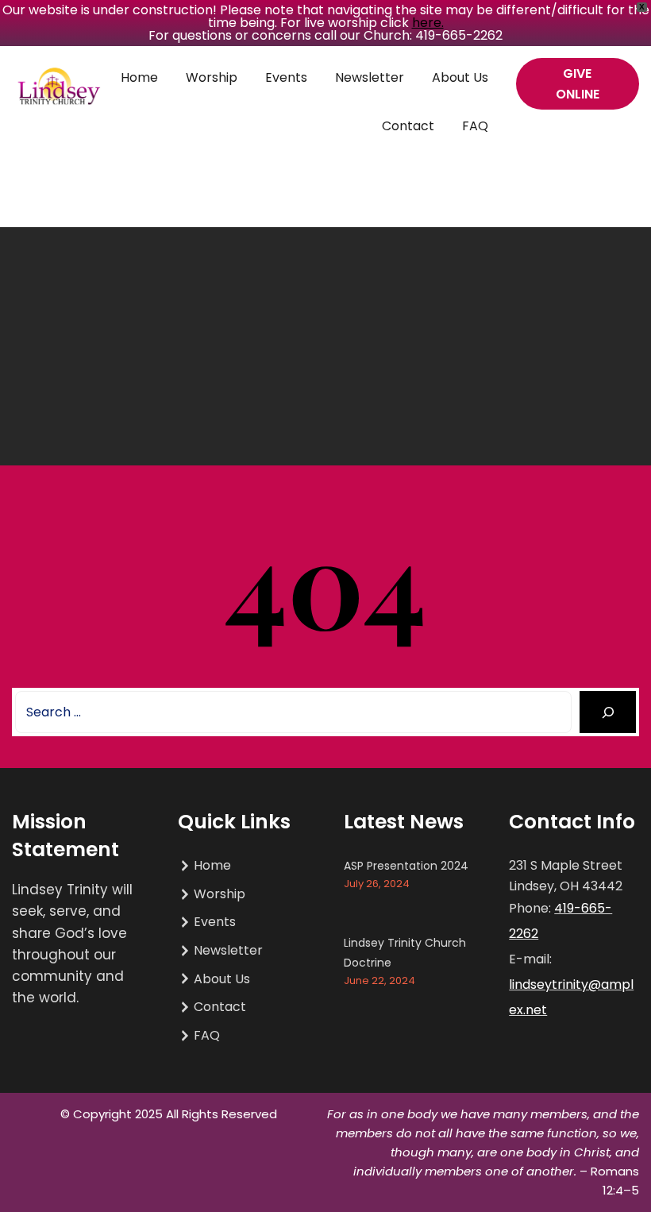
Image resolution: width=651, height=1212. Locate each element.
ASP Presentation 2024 (406, 866)
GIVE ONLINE (577, 83)
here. (428, 23)
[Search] (608, 712)
